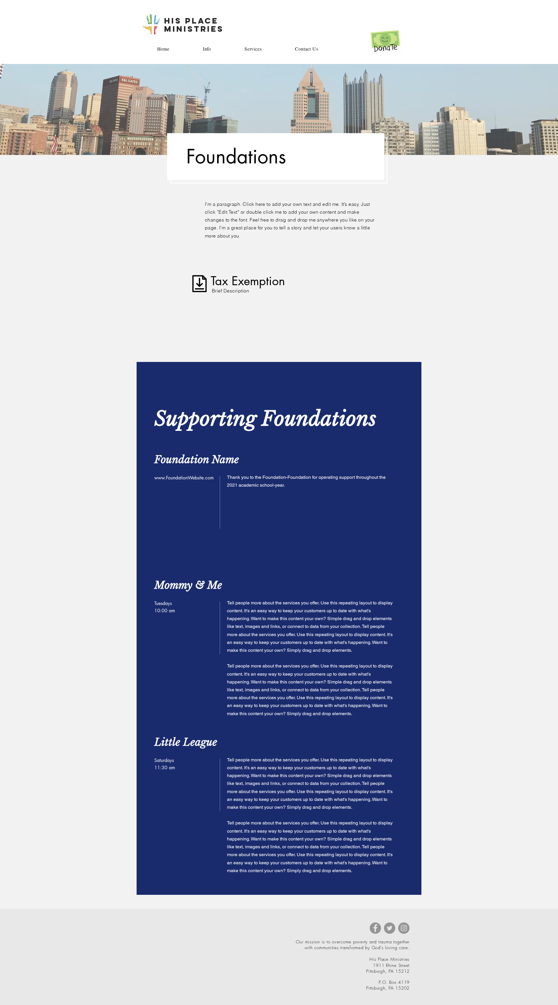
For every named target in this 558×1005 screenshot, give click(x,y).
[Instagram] (403, 928)
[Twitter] (389, 928)
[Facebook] (375, 928)
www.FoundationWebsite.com (184, 478)
